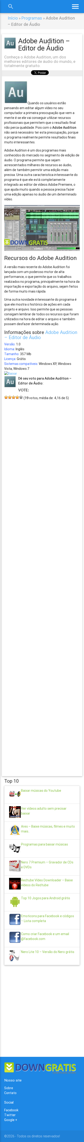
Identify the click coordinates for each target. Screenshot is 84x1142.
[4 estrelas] (17, 397)
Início (13, 18)
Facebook (11, 1110)
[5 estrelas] (21, 397)
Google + (10, 1120)
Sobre (8, 1088)
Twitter (10, 1115)
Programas (31, 18)
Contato (10, 1093)
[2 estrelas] (10, 397)
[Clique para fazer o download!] (10, 373)
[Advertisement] (42, 581)
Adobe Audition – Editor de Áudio (40, 334)
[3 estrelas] (13, 397)
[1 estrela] (6, 397)
